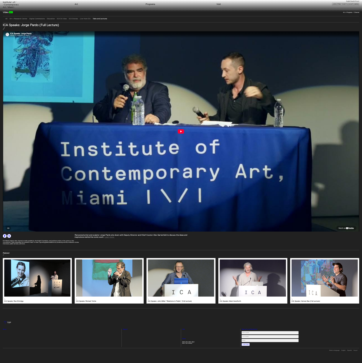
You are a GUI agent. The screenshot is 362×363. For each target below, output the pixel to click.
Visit (218, 4)
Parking (184, 334)
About (5, 329)
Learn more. (109, 237)
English (348, 1)
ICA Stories (73, 19)
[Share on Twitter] (9, 236)
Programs (150, 4)
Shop (351, 4)
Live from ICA (85, 19)
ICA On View (62, 19)
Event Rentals (7, 334)
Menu (356, 4)
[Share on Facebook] (5, 236)
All (6, 19)
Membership (126, 334)
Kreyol (357, 1)
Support (125, 329)
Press (4, 331)
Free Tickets (342, 4)
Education (51, 19)
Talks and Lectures (100, 19)
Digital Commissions (37, 19)
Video (6, 12)
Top (7, 323)
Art (76, 4)
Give (124, 331)
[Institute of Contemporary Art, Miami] (6, 4)
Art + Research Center (18, 19)
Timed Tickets (186, 331)
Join (334, 4)
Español (353, 1)
